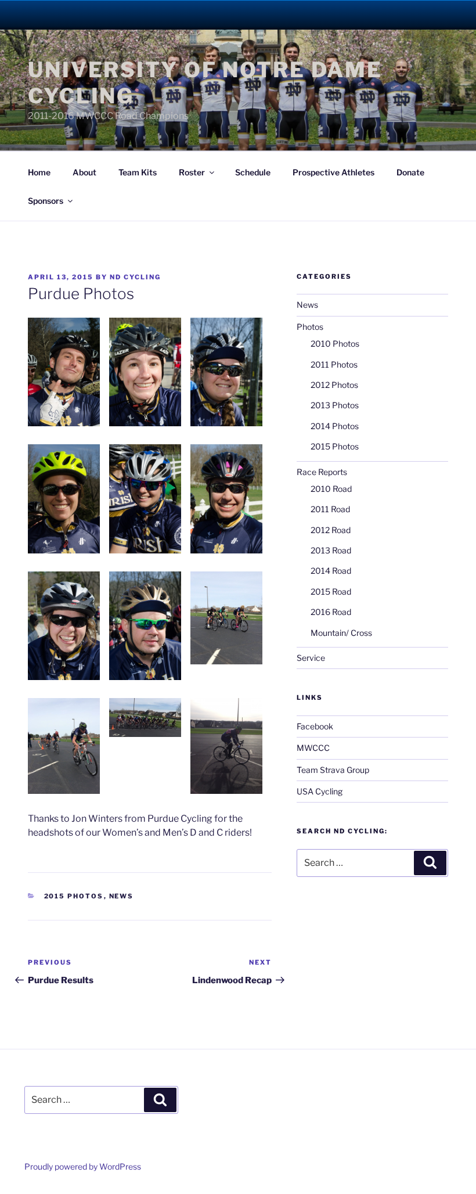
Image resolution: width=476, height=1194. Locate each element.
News (121, 896)
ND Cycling (135, 277)
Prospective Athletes (333, 172)
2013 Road (331, 550)
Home (39, 172)
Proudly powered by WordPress (82, 1166)
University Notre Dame (106, 14)
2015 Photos (74, 896)
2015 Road (331, 591)
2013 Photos (335, 405)
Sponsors (45, 201)
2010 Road (331, 489)
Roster (192, 172)
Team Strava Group (333, 770)
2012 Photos (334, 385)
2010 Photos (335, 343)
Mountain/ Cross (341, 633)
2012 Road (331, 530)
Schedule (253, 172)
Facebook (315, 726)
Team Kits (137, 172)
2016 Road (331, 612)
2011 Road (330, 509)
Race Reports (322, 472)
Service (311, 658)
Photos (310, 327)
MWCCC (313, 748)
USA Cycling (319, 791)
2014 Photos (335, 426)
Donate (410, 172)
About (84, 172)
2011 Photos (334, 364)
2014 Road (331, 571)
